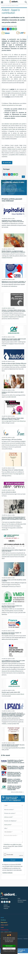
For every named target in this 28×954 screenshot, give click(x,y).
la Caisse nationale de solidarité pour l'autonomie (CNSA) (14, 41)
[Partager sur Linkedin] (11, 29)
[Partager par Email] (16, 29)
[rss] (9, 902)
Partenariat (7, 906)
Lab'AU (12, 89)
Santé (2, 917)
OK (23, 176)
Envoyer (13, 860)
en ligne (7, 96)
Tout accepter (9, 946)
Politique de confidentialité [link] (9, 951)
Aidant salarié (4, 924)
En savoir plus (7, 162)
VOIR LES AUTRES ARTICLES (17, 792)
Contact (6, 905)
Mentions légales (22, 900)
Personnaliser (9, 948)
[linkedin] (7, 902)
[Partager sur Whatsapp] (13, 29)
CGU (19, 898)
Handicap (3, 919)
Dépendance (4, 922)
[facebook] (2, 902)
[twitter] (4, 902)
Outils (2, 927)
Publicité (6, 908)
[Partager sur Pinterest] (8, 29)
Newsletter (20, 902)
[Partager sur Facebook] (4, 174)
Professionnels (4, 929)
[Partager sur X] (5, 29)
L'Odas (4, 39)
